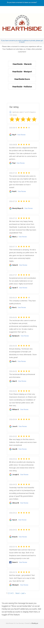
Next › (18, 593)
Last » (23, 593)
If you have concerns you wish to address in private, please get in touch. (22, 41)
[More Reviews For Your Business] (35, 623)
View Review (21, 135)
